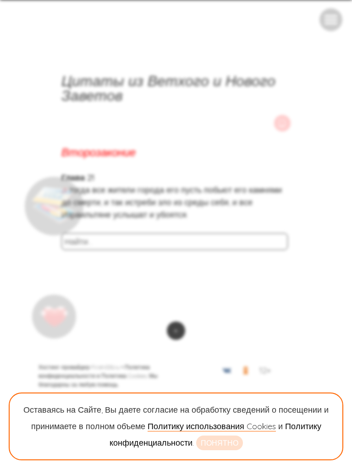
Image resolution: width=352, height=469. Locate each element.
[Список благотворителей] (54, 316)
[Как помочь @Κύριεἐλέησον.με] (54, 206)
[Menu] (330, 19)
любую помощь (98, 384)
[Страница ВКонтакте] (227, 372)
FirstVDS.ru (105, 367)
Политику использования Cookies (212, 426)
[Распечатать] (282, 123)
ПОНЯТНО (219, 442)
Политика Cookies (124, 375)
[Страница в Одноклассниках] (245, 372)
